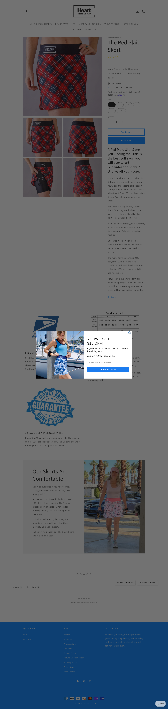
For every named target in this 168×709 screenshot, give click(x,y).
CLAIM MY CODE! (108, 369)
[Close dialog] (130, 333)
